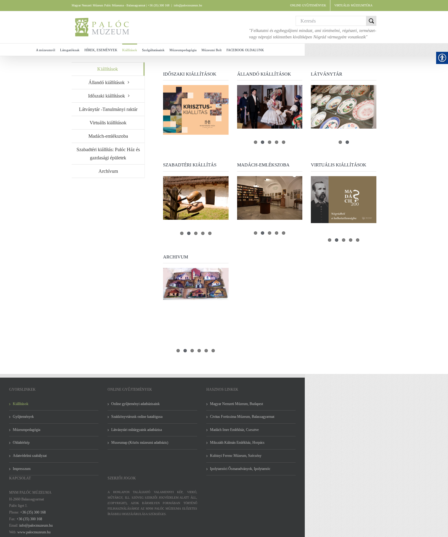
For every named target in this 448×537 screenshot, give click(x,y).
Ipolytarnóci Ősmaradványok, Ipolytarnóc (240, 469)
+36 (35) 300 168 (33, 512)
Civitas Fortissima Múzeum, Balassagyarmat (242, 416)
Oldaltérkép (21, 442)
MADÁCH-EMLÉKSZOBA (263, 164)
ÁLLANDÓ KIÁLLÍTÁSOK (264, 74)
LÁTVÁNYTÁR (326, 74)
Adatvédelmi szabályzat (30, 455)
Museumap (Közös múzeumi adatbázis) (139, 442)
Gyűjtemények (23, 416)
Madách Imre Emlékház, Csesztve (234, 430)
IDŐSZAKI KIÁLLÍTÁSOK (189, 74)
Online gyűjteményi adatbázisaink (135, 404)
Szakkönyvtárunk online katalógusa (136, 416)
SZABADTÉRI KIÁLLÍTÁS (189, 164)
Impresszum (21, 469)
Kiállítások (107, 69)
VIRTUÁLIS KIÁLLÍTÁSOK (338, 164)
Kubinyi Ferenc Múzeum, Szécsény (235, 455)
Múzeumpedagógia (26, 430)
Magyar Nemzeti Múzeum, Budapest (236, 404)
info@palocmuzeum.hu (188, 5)
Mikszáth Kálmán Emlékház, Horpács (237, 442)
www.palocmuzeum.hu (34, 532)
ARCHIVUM (175, 256)
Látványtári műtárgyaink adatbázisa (136, 430)
